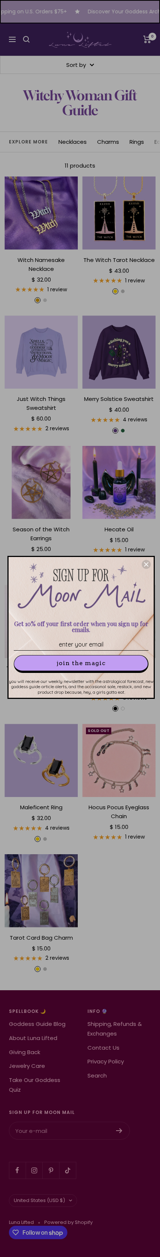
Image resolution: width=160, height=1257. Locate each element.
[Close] (146, 564)
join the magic (81, 663)
